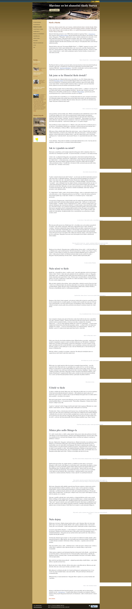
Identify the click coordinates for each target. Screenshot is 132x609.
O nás (34, 45)
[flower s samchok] (39, 139)
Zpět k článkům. (52, 598)
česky (97, 1)
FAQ (34, 47)
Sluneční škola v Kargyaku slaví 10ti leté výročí (39, 88)
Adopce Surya (36, 38)
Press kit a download (38, 42)
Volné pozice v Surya (38, 29)
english (93, 1)
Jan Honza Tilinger (63, 35)
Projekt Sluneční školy (38, 33)
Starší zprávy (36, 31)
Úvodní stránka (37, 22)
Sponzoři (35, 40)
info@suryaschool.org (38, 607)
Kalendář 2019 (36, 24)
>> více (40, 70)
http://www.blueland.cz (65, 68)
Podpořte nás (36, 36)
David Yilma (81, 91)
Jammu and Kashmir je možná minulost (38, 73)
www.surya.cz (91, 34)
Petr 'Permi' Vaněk (58, 80)
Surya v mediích (36, 61)
